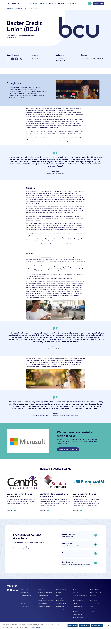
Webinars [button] (75, 611)
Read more (10, 511)
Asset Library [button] (76, 592)
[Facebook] (8, 590)
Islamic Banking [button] (42, 603)
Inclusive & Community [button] (44, 606)
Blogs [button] (74, 589)
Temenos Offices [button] (94, 603)
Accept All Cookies (97, 625)
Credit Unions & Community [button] (45, 600)
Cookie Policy (37, 627)
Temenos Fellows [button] (94, 609)
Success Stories (18, 8)
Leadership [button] (93, 595)
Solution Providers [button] (61, 600)
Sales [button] (57, 595)
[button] (34, 3)
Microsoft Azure (46, 257)
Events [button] (75, 609)
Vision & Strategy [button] (94, 589)
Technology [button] (59, 598)
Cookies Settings (72, 625)
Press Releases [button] (77, 598)
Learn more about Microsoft (67, 449)
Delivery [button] (58, 592)
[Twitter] (17, 590)
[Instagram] (14, 590)
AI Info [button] (92, 611)
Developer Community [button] (62, 606)
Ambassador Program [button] (79, 617)
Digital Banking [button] (25, 592)
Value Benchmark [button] (77, 614)
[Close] (108, 625)
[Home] (13, 3)
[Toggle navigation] (90, 3)
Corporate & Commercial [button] (45, 592)
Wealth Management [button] (26, 595)
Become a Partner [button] (61, 589)
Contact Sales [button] (98, 3)
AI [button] (22, 600)
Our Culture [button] (93, 600)
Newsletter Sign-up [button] (61, 609)
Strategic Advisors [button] (61, 603)
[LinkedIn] (11, 590)
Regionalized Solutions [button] (44, 609)
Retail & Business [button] (42, 589)
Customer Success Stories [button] (80, 595)
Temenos (9, 8)
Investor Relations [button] (95, 598)
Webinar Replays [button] (77, 606)
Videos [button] (75, 603)
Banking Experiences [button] (43, 598)
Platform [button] (23, 598)
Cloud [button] (23, 603)
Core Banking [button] (24, 589)
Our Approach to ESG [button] (96, 592)
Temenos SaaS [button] (25, 606)
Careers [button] (92, 606)
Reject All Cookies (84, 625)
